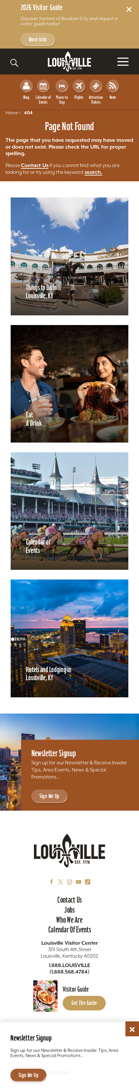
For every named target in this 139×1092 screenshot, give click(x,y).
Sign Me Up (49, 796)
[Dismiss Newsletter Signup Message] (132, 1029)
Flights (78, 97)
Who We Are (69, 919)
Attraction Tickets (96, 100)
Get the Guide (84, 1002)
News (113, 97)
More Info (38, 39)
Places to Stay (62, 100)
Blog (26, 97)
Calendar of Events (43, 100)
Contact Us (34, 165)
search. (93, 172)
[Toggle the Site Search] (14, 62)
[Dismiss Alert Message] (129, 9)
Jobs (69, 909)
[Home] (69, 61)
